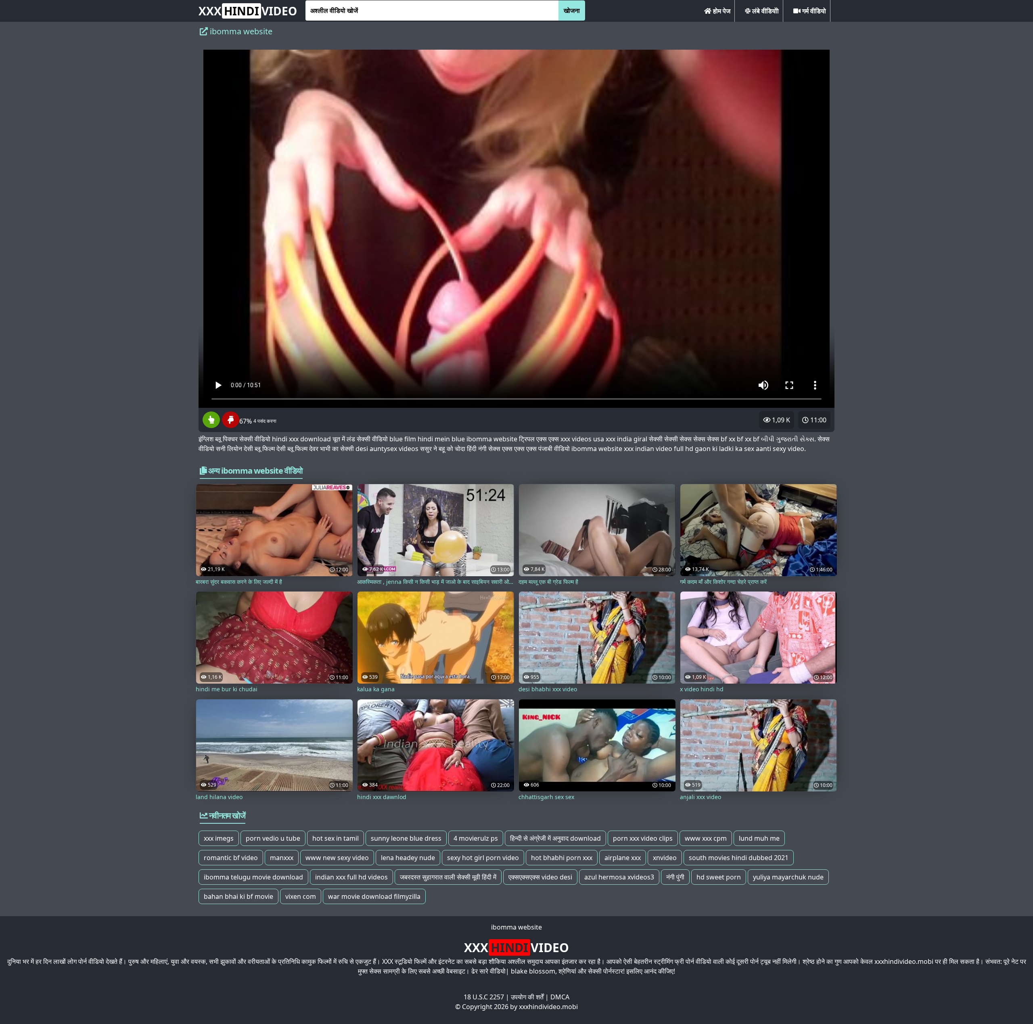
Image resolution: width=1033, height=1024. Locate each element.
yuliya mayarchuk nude (788, 877)
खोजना (572, 10)
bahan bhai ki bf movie (238, 896)
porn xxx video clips (643, 838)
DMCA (559, 997)
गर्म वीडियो (813, 10)
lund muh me (759, 838)
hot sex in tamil (335, 838)
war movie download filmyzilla (374, 896)
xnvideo (665, 857)
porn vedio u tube (273, 838)
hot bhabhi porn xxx (561, 857)
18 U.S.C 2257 (484, 997)
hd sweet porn (718, 877)
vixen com (300, 896)
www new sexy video (337, 857)
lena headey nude (408, 857)
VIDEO (248, 11)
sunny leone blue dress (406, 838)
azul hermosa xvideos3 (619, 877)
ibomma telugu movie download (253, 877)
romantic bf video (231, 857)
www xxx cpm (706, 838)
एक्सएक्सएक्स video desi (540, 877)
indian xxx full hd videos (351, 877)
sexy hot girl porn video (483, 857)
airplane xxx (622, 857)
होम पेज (720, 10)
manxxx (281, 857)
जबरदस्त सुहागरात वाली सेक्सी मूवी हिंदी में (448, 877)
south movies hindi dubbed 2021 (738, 857)
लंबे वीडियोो (765, 10)
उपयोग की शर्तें (527, 997)
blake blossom (533, 971)
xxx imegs (219, 838)
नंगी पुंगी (675, 877)
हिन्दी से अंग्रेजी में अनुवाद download (555, 838)
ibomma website (516, 927)
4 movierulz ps (476, 838)
